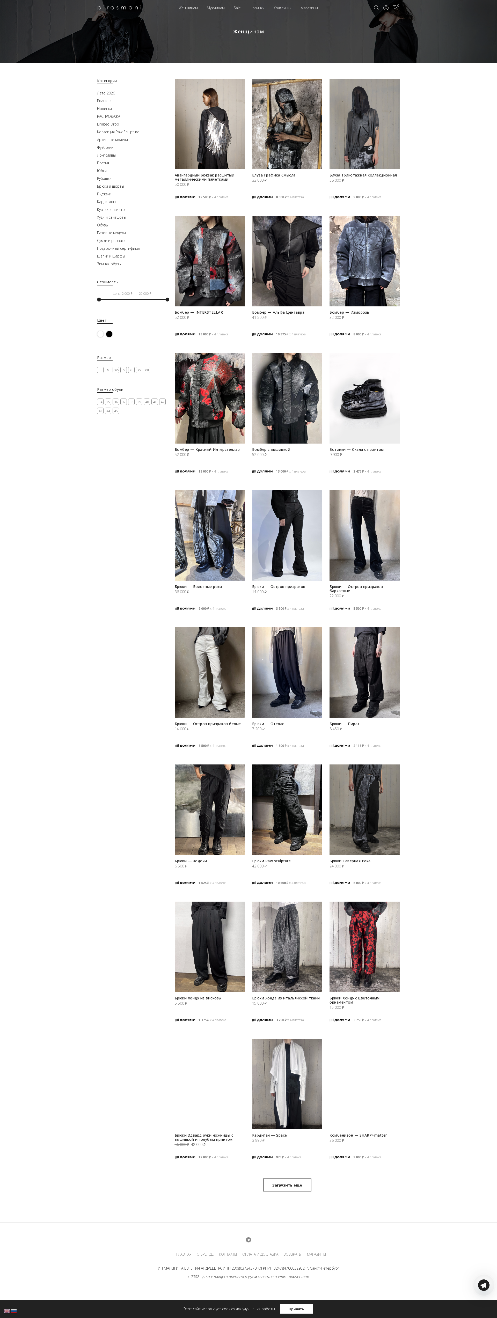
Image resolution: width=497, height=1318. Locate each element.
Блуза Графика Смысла (274, 175)
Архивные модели (112, 139)
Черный (112, 334)
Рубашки (104, 178)
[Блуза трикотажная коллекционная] (365, 124)
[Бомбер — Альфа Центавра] (287, 261)
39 (139, 402)
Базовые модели (111, 232)
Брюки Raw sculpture (271, 860)
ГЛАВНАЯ (184, 1254)
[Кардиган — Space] (287, 1084)
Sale (237, 7)
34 (100, 402)
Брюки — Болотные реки (198, 586)
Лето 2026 (106, 93)
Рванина (104, 100)
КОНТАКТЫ (228, 1254)
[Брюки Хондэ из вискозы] (210, 947)
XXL (147, 370)
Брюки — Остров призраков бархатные (356, 588)
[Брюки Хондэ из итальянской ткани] (287, 947)
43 (100, 411)
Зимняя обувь (109, 263)
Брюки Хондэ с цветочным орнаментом (355, 1000)
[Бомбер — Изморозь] (365, 261)
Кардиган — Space (269, 1135)
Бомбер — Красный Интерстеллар (207, 449)
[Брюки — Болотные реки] (210, 535)
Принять (296, 1309)
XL (131, 370)
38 (131, 402)
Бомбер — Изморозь (349, 312)
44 (108, 411)
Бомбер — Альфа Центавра (278, 312)
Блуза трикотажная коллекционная (363, 175)
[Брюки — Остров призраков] (287, 535)
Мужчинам (216, 7)
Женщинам (188, 7)
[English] (7, 1310)
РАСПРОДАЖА (108, 116)
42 (162, 402)
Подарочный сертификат (119, 248)
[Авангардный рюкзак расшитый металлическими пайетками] (210, 124)
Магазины (309, 7)
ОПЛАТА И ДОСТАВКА (260, 1254)
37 (124, 402)
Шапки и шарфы (111, 256)
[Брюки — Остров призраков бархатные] (365, 535)
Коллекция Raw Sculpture (118, 131)
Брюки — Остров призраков (278, 586)
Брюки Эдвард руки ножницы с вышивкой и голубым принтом (204, 1137)
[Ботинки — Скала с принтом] (365, 398)
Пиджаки (104, 194)
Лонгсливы (106, 155)
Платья (103, 162)
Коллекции (282, 7)
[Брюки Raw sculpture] (287, 809)
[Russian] (14, 1310)
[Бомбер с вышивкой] (287, 398)
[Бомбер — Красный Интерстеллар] (210, 398)
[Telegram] (483, 1306)
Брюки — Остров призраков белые (208, 723)
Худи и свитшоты (111, 217)
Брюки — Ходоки (191, 860)
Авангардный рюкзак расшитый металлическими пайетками (205, 177)
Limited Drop (108, 124)
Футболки (105, 147)
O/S (116, 370)
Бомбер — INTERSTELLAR (199, 312)
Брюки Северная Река (350, 860)
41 (155, 402)
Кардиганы (106, 201)
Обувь (102, 225)
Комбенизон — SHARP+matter (358, 1135)
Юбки (102, 170)
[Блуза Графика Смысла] (287, 124)
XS (139, 370)
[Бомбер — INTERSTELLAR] (210, 261)
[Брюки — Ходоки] (210, 809)
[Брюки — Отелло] (287, 672)
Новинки (257, 7)
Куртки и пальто (111, 209)
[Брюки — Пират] (365, 672)
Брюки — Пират (345, 723)
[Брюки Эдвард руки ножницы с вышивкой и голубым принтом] (210, 1084)
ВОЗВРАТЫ (292, 1254)
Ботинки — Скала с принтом (357, 449)
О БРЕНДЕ (205, 1254)
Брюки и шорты (110, 186)
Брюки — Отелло (268, 723)
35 (108, 402)
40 (147, 402)
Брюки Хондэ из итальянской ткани (286, 998)
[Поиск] (376, 8)
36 (116, 402)
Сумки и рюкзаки (111, 240)
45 (116, 411)
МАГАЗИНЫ (316, 1254)
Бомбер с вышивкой (271, 449)
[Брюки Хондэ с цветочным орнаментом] (365, 947)
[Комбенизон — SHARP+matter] (365, 1084)
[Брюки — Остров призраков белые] (210, 672)
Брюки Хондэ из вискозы (198, 998)
